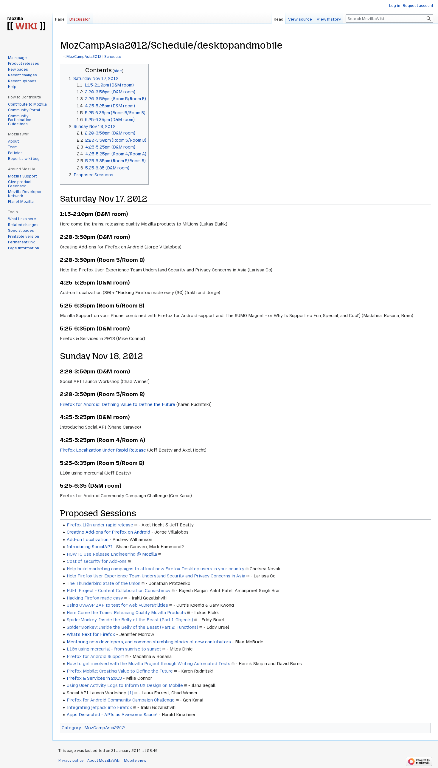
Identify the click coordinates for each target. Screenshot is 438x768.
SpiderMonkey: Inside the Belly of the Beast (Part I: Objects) (130, 619)
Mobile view (135, 760)
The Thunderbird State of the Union (103, 583)
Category (71, 727)
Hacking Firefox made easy (95, 598)
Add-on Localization (87, 539)
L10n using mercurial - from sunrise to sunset (114, 649)
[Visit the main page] (26, 24)
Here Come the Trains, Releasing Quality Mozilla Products (126, 612)
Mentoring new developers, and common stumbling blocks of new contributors (149, 642)
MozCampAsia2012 (84, 57)
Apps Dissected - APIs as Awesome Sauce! (112, 714)
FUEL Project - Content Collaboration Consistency (118, 590)
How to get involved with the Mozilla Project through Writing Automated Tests (148, 663)
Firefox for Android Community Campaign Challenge (121, 700)
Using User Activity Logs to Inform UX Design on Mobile (125, 685)
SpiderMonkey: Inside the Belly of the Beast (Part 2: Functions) (132, 627)
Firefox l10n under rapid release (100, 525)
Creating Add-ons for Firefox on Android (108, 532)
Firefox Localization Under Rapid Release (103, 450)
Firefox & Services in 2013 (94, 678)
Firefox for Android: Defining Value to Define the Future (117, 404)
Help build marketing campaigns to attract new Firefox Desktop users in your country (155, 568)
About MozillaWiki (103, 760)
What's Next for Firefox (91, 634)
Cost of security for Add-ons (97, 561)
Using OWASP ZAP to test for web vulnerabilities (117, 605)
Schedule (112, 57)
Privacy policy (71, 760)
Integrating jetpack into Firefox (99, 707)
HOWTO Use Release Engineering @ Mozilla (112, 554)
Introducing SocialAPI (89, 546)
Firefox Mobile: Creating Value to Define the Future (120, 671)
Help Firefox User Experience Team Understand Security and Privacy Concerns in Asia (156, 576)
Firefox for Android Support (95, 656)
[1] (130, 693)
